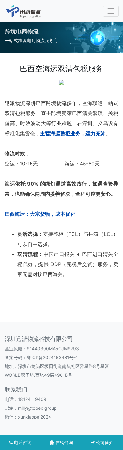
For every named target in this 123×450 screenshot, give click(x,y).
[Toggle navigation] (111, 11)
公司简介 (104, 442)
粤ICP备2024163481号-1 (52, 357)
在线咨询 (63, 442)
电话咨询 (22, 442)
